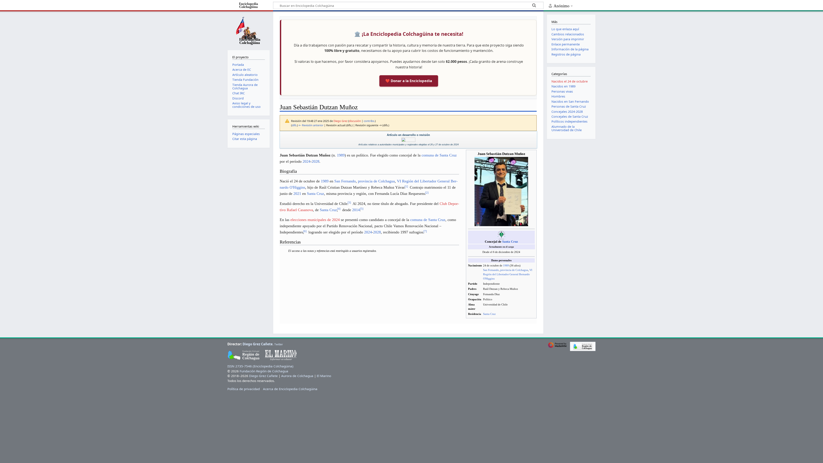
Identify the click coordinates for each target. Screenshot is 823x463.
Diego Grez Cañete (258, 344)
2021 (297, 193)
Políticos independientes (569, 121)
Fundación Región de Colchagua (264, 371)
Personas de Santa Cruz (568, 106)
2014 (356, 210)
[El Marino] (408, 139)
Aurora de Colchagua (297, 376)
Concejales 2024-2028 (567, 112)
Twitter (278, 344)
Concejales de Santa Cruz (569, 116)
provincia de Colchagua (514, 270)
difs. (294, 125)
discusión (355, 121)
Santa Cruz (510, 241)
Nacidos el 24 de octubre (569, 81)
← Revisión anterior (311, 125)
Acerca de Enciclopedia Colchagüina (290, 389)
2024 (306, 161)
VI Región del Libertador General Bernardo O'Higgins (507, 274)
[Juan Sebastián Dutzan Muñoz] (501, 191)
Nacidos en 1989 (563, 86)
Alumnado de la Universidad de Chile (566, 128)
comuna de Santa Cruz (439, 155)
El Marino (324, 376)
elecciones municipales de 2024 (315, 220)
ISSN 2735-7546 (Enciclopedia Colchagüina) (260, 366)
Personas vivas (562, 91)
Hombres (558, 96)
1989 (506, 265)
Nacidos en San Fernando (570, 101)
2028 (315, 161)
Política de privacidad (243, 389)
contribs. (369, 121)
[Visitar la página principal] (248, 30)
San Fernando (491, 270)
